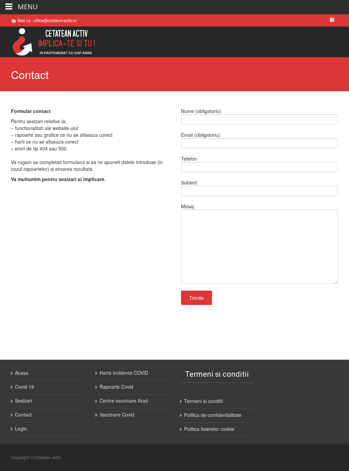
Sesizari (23, 400)
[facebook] (332, 20)
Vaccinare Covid (117, 414)
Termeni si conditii (203, 400)
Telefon (189, 158)
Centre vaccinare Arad (124, 400)
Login (21, 428)
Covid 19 (24, 386)
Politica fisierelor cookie (209, 428)
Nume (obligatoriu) (201, 111)
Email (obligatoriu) (200, 134)
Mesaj (187, 206)
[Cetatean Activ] (48, 42)
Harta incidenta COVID (124, 372)
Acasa (21, 372)
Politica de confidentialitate (212, 414)
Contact (23, 414)
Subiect (189, 182)
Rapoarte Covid (116, 386)
